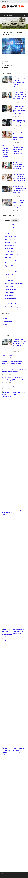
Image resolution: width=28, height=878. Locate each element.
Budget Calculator (10, 242)
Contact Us (6, 318)
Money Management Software (14, 283)
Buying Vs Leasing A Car (9, 355)
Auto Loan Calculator (11, 225)
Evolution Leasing (10, 260)
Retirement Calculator (11, 298)
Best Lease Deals (10, 239)
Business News (9, 248)
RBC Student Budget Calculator (11, 386)
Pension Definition (10, 289)
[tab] (6, 220)
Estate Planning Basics (11, 254)
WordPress (10, 876)
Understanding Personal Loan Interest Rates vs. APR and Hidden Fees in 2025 (18, 135)
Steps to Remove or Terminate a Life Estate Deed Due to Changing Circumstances (18, 149)
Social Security (9, 301)
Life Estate (8, 277)
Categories (7, 220)
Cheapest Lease (9, 251)
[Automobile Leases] (7, 511)
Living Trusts (9, 280)
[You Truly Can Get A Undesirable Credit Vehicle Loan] (7, 629)
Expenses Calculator (11, 266)
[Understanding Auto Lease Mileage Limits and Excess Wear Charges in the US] (7, 120)
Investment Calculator (11, 271)
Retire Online (9, 295)
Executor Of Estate (10, 263)
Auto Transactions (10, 233)
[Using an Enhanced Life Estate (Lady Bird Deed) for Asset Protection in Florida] (7, 175)
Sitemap (5, 324)
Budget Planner (9, 245)
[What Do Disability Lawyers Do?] (7, 748)
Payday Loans (9, 286)
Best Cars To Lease (10, 236)
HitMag (17, 876)
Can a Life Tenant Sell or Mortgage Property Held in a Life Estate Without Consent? (19, 204)
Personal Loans (9, 292)
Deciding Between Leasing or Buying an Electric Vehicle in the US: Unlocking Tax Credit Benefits (19, 96)
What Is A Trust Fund (11, 304)
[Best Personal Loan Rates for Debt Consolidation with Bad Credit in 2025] (7, 163)
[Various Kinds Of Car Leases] (7, 392)
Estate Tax (8, 257)
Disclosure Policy (8, 321)
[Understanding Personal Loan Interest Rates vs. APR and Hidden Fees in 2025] (7, 132)
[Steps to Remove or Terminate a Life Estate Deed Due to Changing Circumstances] (7, 146)
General (7, 269)
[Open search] (24, 15)
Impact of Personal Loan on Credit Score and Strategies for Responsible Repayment (19, 190)
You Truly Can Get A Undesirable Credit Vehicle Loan (19, 631)
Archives (15, 220)
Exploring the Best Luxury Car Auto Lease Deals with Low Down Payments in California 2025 (19, 110)
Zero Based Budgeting (11, 307)
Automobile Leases (18, 511)
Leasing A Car (9, 274)
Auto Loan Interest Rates (12, 231)
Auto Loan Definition (11, 228)
